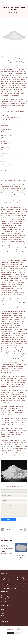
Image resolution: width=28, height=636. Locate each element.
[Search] (23, 2)
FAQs (2, 614)
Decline (18, 633)
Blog (14, 16)
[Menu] (26, 2)
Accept (10, 633)
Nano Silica (4, 600)
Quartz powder (5, 598)
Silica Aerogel (5, 596)
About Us (3, 618)
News (2, 612)
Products (3, 609)
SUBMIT (8, 519)
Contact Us (4, 616)
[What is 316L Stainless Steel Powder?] (14, 35)
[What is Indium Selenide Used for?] (21, 547)
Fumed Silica (4, 602)
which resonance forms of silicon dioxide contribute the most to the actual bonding (7, 548)
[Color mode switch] (20, 2)
